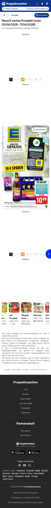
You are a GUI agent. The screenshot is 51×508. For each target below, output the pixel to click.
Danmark (15, 473)
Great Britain (39, 473)
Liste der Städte (25, 403)
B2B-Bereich (25, 435)
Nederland (19, 476)
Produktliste (25, 408)
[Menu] (47, 4)
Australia (30, 470)
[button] (42, 4)
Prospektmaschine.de (32, 486)
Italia (4, 476)
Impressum (25, 412)
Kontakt (25, 394)
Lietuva (11, 476)
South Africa (7, 479)
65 (36, 79)
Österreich (21, 470)
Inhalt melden (25, 399)
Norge (27, 476)
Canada (44, 470)
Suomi (22, 473)
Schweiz (6, 473)
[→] (40, 79)
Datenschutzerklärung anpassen (25, 493)
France (29, 473)
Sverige (34, 476)
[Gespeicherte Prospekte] (37, 4)
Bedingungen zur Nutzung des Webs (25, 497)
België (37, 470)
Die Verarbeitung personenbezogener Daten (25, 502)
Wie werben (26, 431)
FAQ (25, 389)
